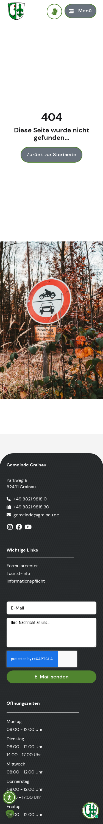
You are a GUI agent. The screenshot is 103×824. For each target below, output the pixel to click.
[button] (10, 814)
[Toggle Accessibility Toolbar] (9, 797)
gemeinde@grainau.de (36, 514)
